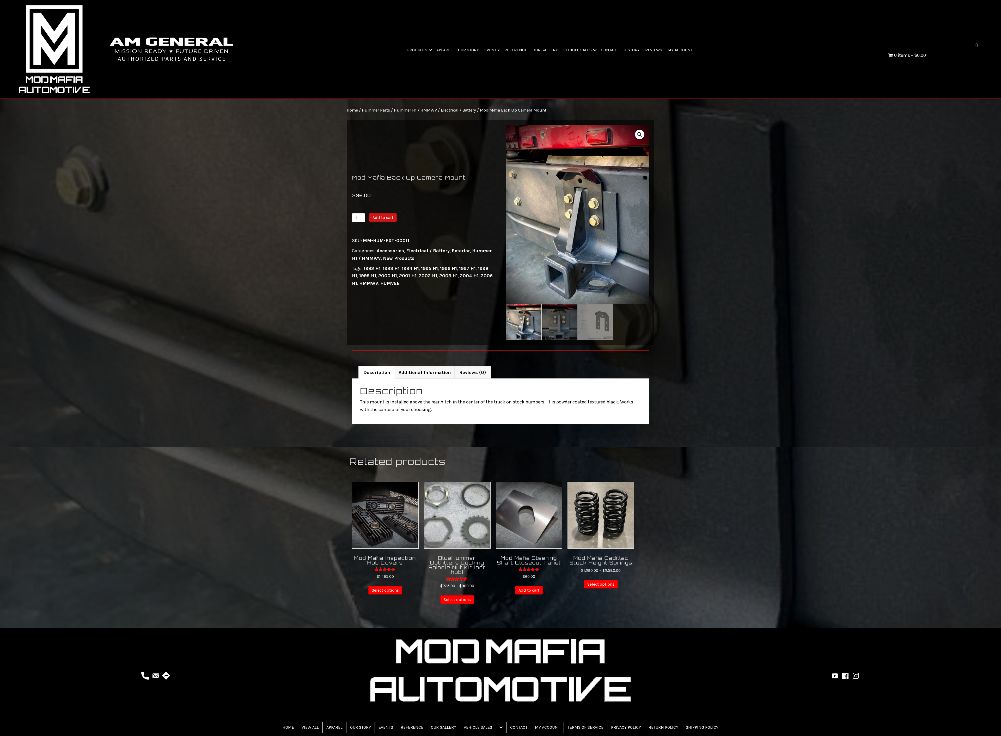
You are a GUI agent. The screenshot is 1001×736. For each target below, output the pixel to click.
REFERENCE (515, 49)
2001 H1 (408, 276)
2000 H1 (387, 276)
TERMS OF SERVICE (585, 727)
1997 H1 (467, 268)
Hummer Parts (376, 110)
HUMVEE (390, 283)
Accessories (390, 251)
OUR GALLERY (545, 49)
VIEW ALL (310, 727)
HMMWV (368, 283)
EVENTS (491, 49)
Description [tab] (376, 372)
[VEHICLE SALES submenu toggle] (501, 727)
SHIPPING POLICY (702, 727)
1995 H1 (429, 268)
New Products (398, 258)
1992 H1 (372, 268)
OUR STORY (468, 49)
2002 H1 (428, 276)
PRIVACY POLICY (626, 727)
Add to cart (383, 217)
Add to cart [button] (528, 590)
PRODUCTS (417, 49)
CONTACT (609, 49)
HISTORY (632, 49)
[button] (430, 50)
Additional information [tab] (425, 372)
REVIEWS (653, 49)
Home (352, 110)
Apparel (334, 727)
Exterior (461, 251)
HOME (288, 727)
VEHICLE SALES (577, 49)
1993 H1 (391, 268)
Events (386, 727)
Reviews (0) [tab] (472, 372)
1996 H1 (448, 268)
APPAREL (444, 49)
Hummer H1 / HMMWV (415, 110)
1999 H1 (367, 276)
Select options (385, 590)
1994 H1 (410, 268)
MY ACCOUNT (680, 49)
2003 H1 (448, 276)
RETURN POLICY (663, 727)
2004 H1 (469, 276)
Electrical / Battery (458, 110)
